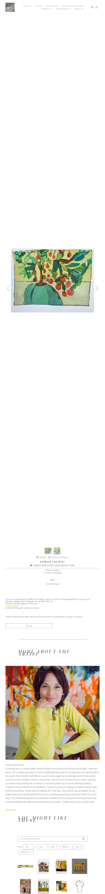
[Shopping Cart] (96, 7)
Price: (20, 847)
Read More (10, 810)
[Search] (92, 7)
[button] (27, 6)
